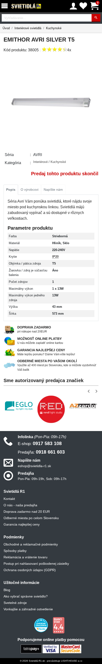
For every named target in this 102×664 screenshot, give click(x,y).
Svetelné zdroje (15, 603)
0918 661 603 (41, 452)
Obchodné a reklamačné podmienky (31, 544)
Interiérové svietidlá (27, 28)
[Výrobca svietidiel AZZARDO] (83, 406)
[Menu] (5, 6)
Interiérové (41, 162)
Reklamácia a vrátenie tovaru (25, 557)
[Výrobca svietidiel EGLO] (19, 406)
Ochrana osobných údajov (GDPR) (30, 570)
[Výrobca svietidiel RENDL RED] (51, 409)
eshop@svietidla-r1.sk (34, 466)
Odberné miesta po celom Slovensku (31, 518)
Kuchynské (53, 28)
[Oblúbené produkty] (83, 6)
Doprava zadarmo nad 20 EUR (27, 511)
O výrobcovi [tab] (29, 189)
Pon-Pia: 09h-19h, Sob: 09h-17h (42, 479)
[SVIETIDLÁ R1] (26, 6)
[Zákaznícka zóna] (73, 6)
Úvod (6, 28)
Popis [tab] (10, 189)
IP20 (55, 256)
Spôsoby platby (15, 551)
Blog (7, 590)
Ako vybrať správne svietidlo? (26, 596)
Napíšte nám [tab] (53, 189)
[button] (90, 391)
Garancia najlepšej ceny (22, 524)
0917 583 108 (40, 443)
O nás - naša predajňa (20, 505)
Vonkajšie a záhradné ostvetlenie (28, 609)
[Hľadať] (96, 18)
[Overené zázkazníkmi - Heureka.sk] (41, 625)
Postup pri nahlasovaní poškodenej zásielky (36, 563)
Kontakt (9, 499)
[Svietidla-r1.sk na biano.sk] (58, 625)
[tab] (11, 190)
